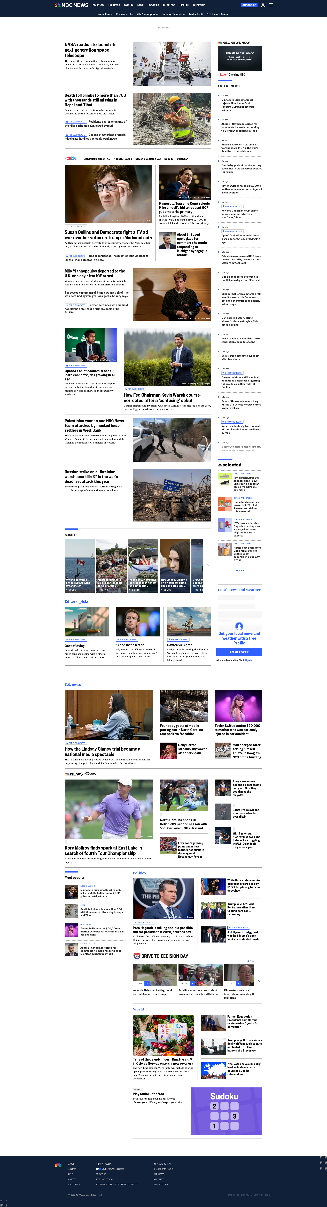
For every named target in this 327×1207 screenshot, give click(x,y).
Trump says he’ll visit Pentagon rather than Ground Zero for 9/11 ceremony (241, 909)
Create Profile (239, 651)
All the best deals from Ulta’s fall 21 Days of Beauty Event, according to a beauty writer (247, 554)
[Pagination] (248, 961)
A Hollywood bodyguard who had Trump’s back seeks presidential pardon (244, 935)
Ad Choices (73, 1184)
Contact (72, 1169)
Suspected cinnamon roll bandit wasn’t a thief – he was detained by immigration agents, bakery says (97, 294)
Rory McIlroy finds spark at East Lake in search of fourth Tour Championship (103, 850)
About (71, 1164)
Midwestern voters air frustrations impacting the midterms (240, 993)
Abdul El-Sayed (123, 158)
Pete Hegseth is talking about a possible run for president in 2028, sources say (163, 929)
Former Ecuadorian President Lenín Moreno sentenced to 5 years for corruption (243, 1021)
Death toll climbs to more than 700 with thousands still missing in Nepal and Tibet (95, 99)
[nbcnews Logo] (58, 1165)
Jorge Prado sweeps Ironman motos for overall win (246, 813)
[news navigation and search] (271, 5)
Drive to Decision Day (148, 158)
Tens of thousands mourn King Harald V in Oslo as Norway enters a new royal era (241, 404)
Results (169, 158)
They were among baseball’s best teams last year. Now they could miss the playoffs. (247, 788)
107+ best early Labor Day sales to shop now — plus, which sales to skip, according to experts (247, 529)
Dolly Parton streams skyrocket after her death (240, 357)
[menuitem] (98, 5)
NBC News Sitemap (163, 1164)
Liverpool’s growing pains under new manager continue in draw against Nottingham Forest (191, 849)
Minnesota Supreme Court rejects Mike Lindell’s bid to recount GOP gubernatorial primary (184, 207)
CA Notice (101, 1174)
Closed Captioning (163, 1169)
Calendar (182, 158)
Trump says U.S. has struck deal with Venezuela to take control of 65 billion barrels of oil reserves (244, 1045)
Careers (72, 1179)
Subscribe (159, 1174)
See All (240, 570)
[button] (141, 5)
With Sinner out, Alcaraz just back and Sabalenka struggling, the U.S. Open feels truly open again (246, 840)
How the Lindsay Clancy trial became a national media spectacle (103, 751)
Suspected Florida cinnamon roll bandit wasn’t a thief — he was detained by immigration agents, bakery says (241, 299)
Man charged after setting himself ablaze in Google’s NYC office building (239, 321)
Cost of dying (74, 645)
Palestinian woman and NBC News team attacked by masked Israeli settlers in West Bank (94, 425)
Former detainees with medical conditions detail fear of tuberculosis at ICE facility (96, 308)
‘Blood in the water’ (130, 644)
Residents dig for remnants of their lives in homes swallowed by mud (96, 123)
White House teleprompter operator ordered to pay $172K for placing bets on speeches (244, 885)
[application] (172, 64)
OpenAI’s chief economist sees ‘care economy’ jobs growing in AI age (90, 374)
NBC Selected (160, 1184)
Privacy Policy (103, 1164)
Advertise (159, 1179)
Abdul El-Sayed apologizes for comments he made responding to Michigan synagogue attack (192, 244)
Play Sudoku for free (148, 1093)
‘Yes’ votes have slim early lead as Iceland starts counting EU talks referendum (243, 1069)
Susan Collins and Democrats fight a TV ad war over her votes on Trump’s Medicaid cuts (108, 234)
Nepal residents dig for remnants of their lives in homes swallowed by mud (241, 429)
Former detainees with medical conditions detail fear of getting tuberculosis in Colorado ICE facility (240, 382)
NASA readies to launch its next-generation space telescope (90, 49)
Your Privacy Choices (113, 1169)
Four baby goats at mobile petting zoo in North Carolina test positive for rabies (241, 168)
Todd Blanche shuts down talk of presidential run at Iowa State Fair (198, 992)
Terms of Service (104, 1179)
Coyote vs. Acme (179, 644)
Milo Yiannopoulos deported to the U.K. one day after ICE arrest (95, 273)
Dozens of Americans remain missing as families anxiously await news (95, 137)
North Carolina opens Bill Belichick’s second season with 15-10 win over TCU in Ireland (183, 823)
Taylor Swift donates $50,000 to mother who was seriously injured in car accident (241, 189)
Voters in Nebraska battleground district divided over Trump (152, 992)
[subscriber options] (263, 5)
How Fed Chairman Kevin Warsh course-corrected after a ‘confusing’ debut (162, 397)
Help (70, 1174)
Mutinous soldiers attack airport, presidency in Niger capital (241, 448)
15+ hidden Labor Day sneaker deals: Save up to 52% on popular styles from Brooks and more (246, 484)
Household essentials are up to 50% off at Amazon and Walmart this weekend (247, 506)
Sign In (249, 660)
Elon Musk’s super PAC (96, 158)
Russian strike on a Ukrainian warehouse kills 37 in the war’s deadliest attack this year (91, 476)
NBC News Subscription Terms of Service (117, 1184)
